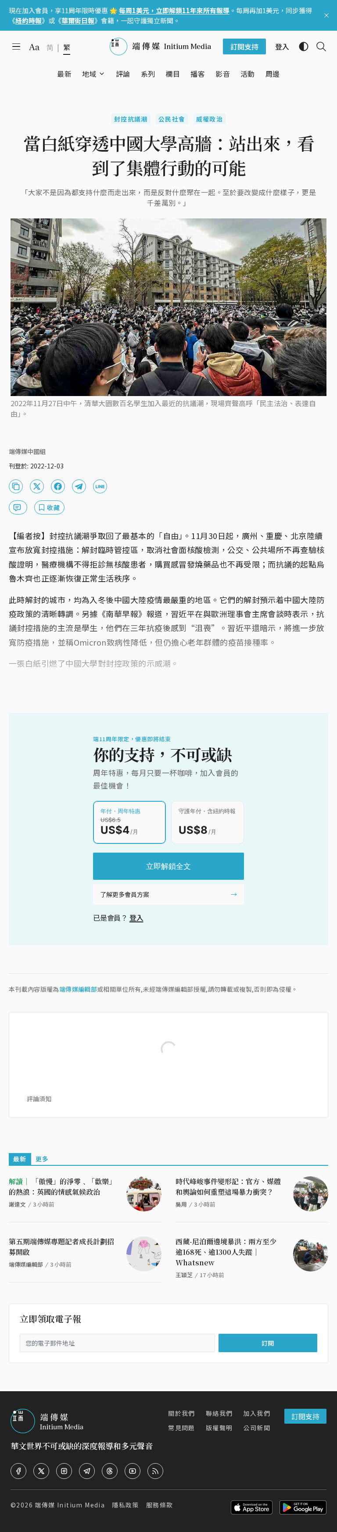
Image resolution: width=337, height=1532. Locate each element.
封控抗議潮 (131, 118)
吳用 (181, 1204)
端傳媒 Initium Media (70, 1504)
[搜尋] (317, 46)
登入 (136, 917)
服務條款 (159, 1504)
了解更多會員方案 (124, 894)
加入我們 (256, 1413)
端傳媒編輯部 (78, 989)
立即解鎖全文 (168, 866)
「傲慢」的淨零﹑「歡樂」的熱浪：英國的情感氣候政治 (62, 1186)
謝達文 (17, 1204)
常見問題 (181, 1427)
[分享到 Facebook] (58, 486)
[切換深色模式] (300, 46)
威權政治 (209, 118)
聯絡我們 (219, 1413)
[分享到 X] (37, 486)
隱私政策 (125, 1504)
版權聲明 (219, 1427)
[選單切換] (101, 73)
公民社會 (172, 118)
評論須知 (39, 1098)
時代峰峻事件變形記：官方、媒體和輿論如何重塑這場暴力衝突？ (228, 1186)
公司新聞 (256, 1427)
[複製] (16, 486)
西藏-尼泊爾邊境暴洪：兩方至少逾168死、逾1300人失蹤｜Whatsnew (226, 1252)
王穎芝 (184, 1275)
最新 (20, 1158)
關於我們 (181, 1413)
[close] (326, 15)
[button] (89, 74)
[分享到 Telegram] (79, 486)
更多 (42, 1158)
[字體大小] (34, 47)
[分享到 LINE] (100, 486)
